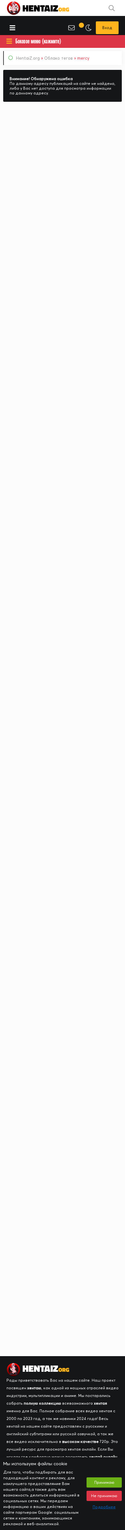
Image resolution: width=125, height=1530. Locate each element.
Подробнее (104, 1506)
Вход (107, 27)
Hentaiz (45, 8)
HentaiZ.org (28, 58)
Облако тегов (58, 58)
